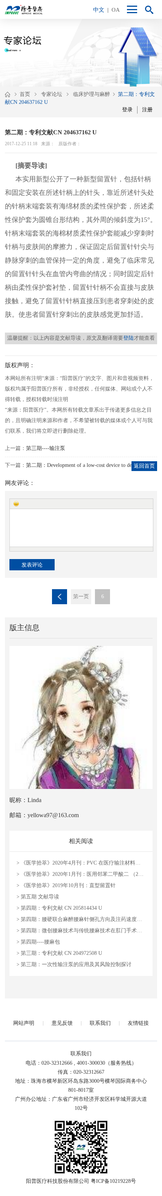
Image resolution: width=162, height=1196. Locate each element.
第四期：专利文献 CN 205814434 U (59, 908)
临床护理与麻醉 (91, 94)
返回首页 (144, 466)
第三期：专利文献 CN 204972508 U (59, 953)
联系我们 (100, 1023)
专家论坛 (51, 94)
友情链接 (138, 1023)
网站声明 (23, 1023)
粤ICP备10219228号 (113, 1181)
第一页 (81, 596)
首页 (25, 94)
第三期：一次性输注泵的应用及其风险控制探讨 (74, 964)
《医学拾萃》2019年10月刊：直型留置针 (66, 885)
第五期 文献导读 (38, 897)
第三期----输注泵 (45, 448)
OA (116, 10)
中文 (98, 10)
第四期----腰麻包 (38, 942)
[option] (81, 53)
